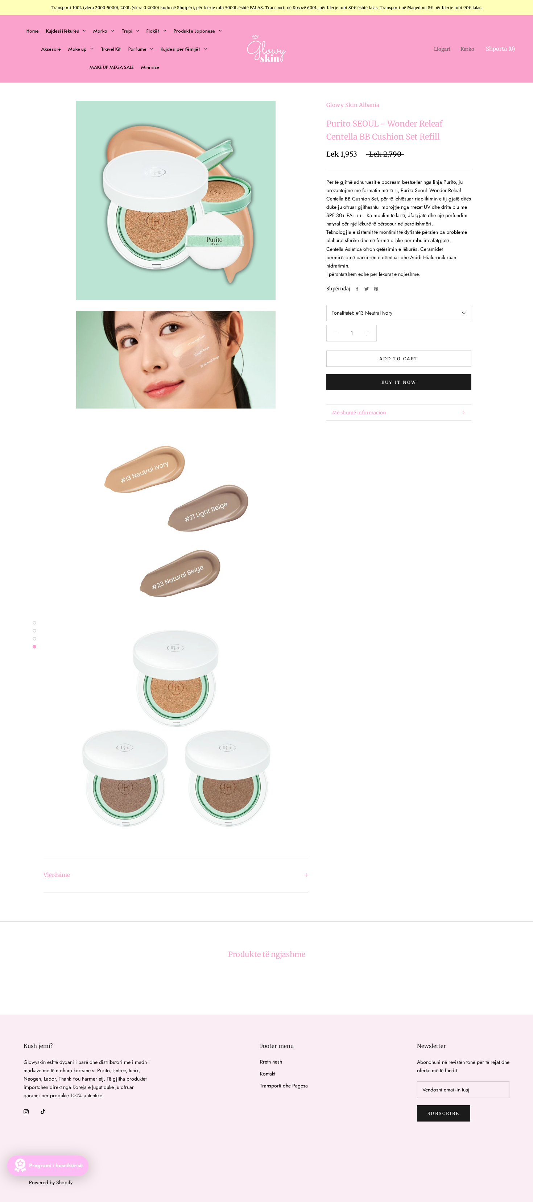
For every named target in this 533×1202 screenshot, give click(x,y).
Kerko (467, 49)
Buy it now (399, 382)
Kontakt (267, 1073)
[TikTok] (42, 1111)
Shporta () (500, 48)
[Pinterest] (376, 289)
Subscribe (443, 1113)
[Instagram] (26, 1111)
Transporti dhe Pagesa (284, 1085)
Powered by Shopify (51, 1182)
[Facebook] (357, 289)
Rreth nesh (271, 1061)
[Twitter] (366, 289)
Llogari (442, 49)
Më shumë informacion (359, 413)
